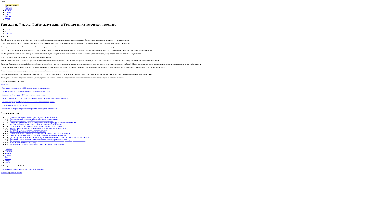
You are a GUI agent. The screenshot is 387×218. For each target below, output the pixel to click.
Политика (8, 9)
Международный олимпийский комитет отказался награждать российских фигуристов (40, 133)
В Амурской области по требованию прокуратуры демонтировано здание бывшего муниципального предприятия (49, 137)
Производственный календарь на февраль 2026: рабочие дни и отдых (26, 91)
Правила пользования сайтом (34, 169)
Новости (8, 16)
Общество (8, 7)
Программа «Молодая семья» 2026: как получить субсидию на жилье (26, 88)
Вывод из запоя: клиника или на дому (15, 105)
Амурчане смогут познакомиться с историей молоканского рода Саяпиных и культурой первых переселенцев (47, 141)
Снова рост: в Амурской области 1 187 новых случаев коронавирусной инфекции (38, 135)
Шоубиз (7, 19)
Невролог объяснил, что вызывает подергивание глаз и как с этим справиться (36, 126)
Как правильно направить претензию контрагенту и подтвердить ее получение (29, 109)
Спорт (7, 14)
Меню (3, 2)
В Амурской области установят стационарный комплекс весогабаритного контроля (38, 139)
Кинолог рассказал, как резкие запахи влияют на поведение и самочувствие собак (38, 128)
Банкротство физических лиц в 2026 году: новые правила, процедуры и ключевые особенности (35, 98)
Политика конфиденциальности (12, 169)
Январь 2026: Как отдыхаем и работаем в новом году (28, 132)
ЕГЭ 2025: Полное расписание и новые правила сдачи (28, 130)
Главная (7, 29)
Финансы (8, 10)
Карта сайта (5, 173)
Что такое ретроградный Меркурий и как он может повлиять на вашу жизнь (28, 102)
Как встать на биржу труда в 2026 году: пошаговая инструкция (23, 95)
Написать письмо (16, 173)
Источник (4, 84)
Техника (8, 12)
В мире (7, 18)
